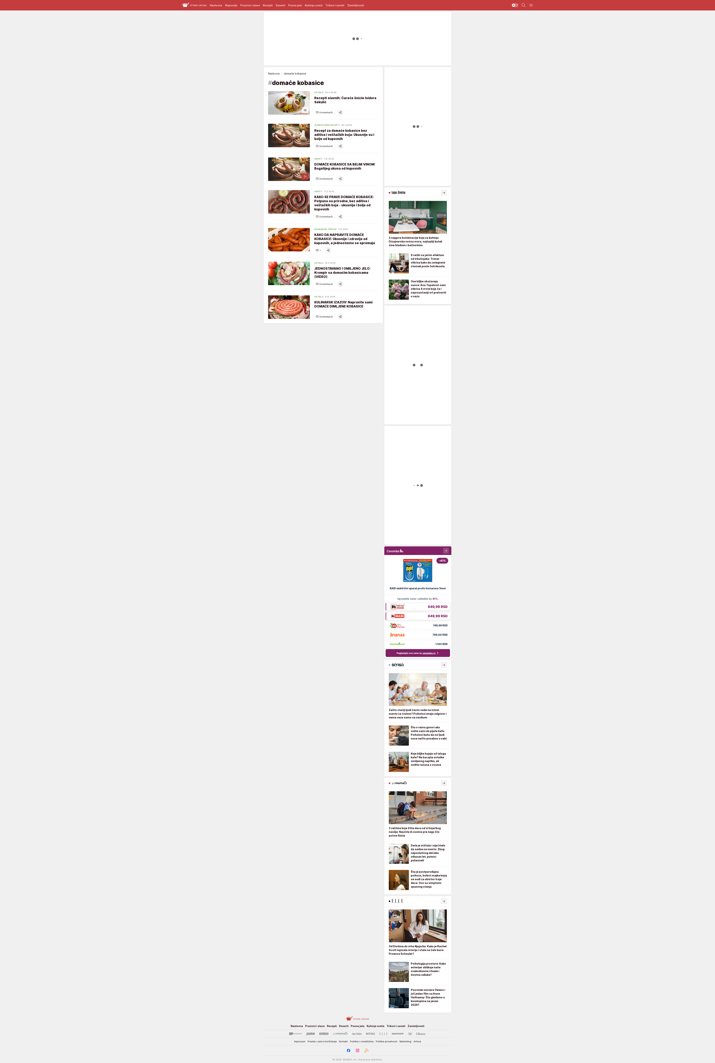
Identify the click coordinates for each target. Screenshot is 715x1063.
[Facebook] (348, 1050)
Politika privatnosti (386, 1041)
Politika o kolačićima (362, 1041)
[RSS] (366, 1050)
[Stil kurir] (410, 1034)
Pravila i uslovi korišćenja (322, 1041)
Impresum (299, 1041)
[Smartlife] (397, 1034)
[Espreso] (323, 1034)
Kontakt (343, 1041)
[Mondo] (295, 1034)
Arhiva (417, 1041)
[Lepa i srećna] (356, 1034)
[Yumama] (340, 1034)
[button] (324, 112)
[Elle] (383, 1034)
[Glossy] (421, 1034)
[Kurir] (310, 1034)
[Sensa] (370, 1034)
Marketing (405, 1041)
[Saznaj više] (444, 193)
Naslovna (273, 73)
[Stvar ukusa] (194, 5)
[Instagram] (357, 1050)
